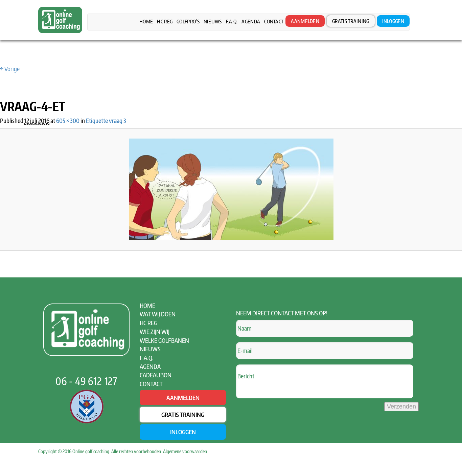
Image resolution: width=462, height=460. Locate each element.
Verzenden (401, 406)
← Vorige (10, 68)
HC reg (164, 21)
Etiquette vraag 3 (106, 120)
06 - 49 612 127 (86, 381)
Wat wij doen (158, 314)
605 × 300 (67, 120)
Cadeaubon (155, 375)
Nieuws (213, 21)
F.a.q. (232, 21)
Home (146, 21)
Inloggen (393, 21)
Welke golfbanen (164, 340)
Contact (273, 21)
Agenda (250, 21)
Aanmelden (305, 21)
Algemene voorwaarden (185, 451)
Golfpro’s (188, 21)
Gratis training (350, 21)
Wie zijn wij (154, 331)
